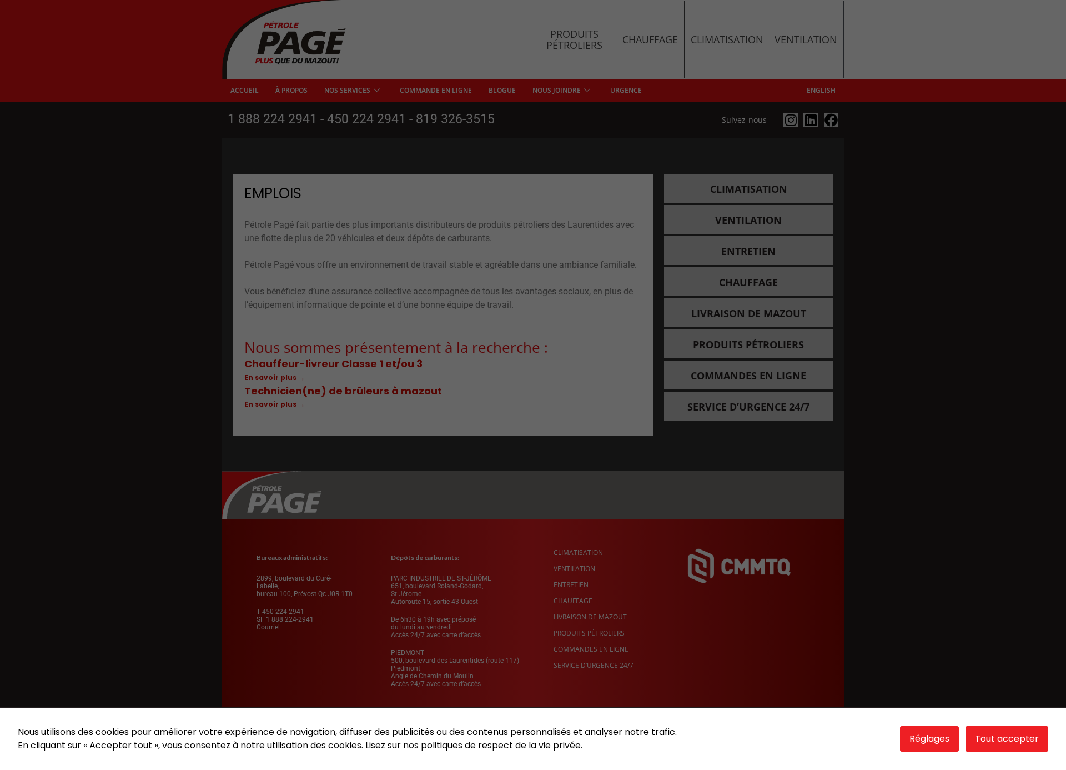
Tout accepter (1007, 738)
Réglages (929, 738)
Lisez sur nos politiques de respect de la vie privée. (473, 745)
